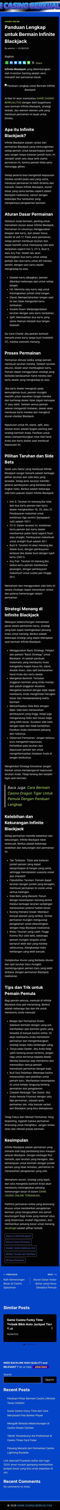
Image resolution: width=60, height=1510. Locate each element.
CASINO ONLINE (12, 21)
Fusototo (25, 1460)
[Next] (52, 1328)
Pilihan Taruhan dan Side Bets (20, 1254)
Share (39, 63)
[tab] (24, 1344)
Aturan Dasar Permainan (18, 1242)
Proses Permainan (15, 1260)
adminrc (11, 48)
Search (7, 1374)
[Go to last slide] (8, 1328)
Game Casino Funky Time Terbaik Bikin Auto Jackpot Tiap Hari (29, 1324)
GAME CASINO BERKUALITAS (20, 1248)
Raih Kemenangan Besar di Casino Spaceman (14, 1281)
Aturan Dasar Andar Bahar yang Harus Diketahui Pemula (45, 1281)
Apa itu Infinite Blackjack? (18, 1236)
